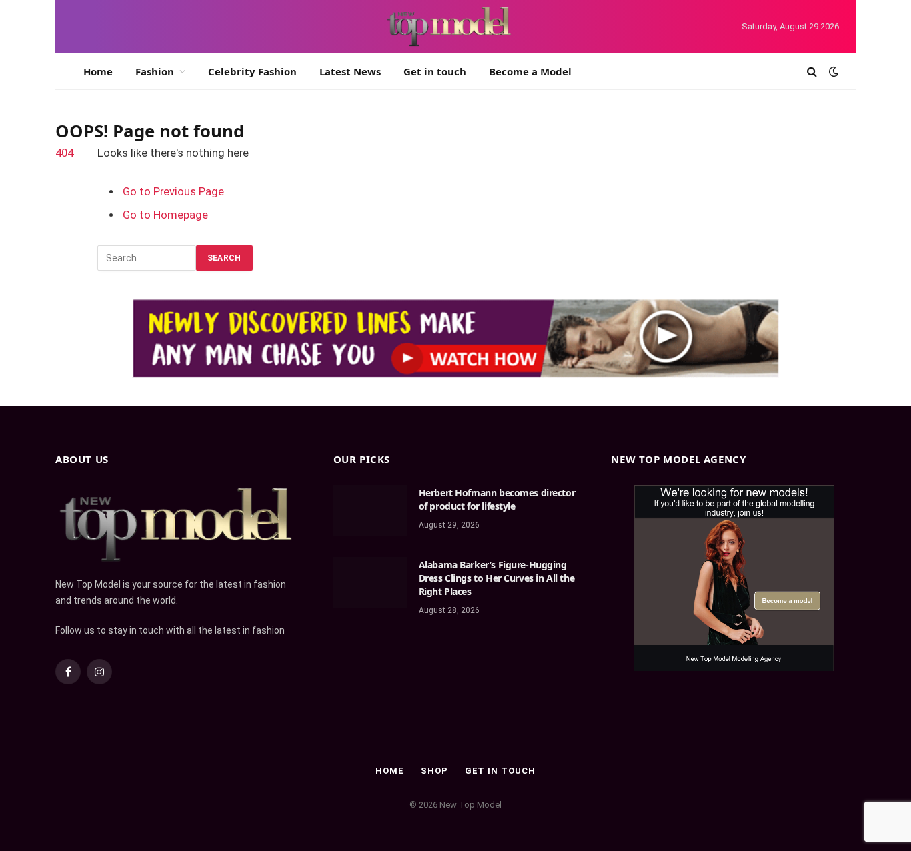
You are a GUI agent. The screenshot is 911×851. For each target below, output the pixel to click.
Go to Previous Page (173, 191)
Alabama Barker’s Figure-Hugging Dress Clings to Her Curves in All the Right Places (496, 578)
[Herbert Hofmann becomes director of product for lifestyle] (370, 510)
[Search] (812, 72)
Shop (434, 771)
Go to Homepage (165, 215)
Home (98, 71)
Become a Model (530, 71)
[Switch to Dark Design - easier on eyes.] (832, 71)
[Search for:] (146, 258)
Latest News (350, 71)
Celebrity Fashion (252, 71)
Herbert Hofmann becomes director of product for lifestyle (497, 499)
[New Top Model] (449, 26)
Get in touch (434, 71)
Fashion (154, 71)
